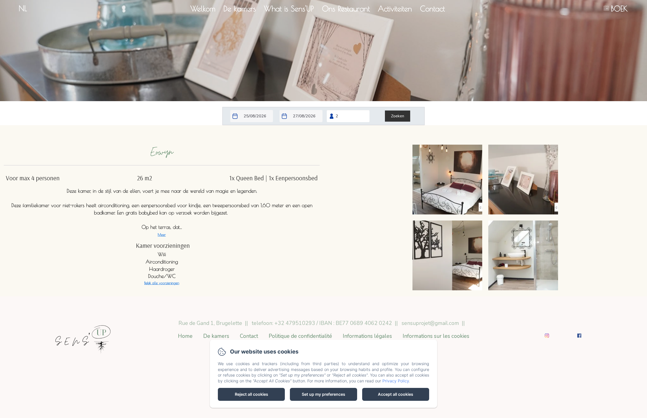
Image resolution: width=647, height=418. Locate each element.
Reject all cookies (251, 394)
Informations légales (367, 336)
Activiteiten (395, 8)
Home (185, 336)
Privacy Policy (395, 380)
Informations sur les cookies (436, 336)
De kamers (239, 8)
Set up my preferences (323, 394)
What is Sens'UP (289, 8)
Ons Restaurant (346, 8)
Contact (432, 8)
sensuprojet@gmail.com (430, 323)
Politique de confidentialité (300, 336)
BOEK (619, 8)
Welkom (202, 8)
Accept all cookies (395, 394)
